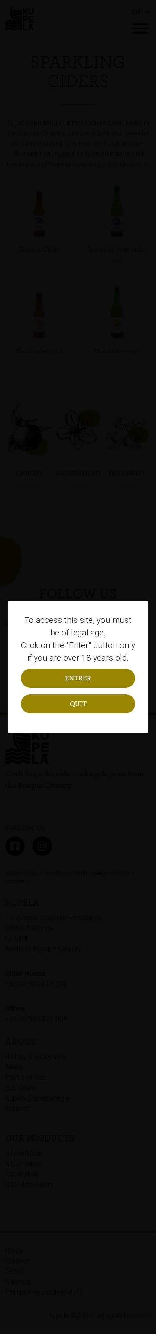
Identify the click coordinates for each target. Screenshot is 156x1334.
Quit (78, 703)
